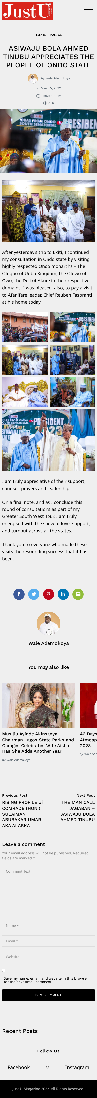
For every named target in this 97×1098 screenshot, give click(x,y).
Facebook (19, 1067)
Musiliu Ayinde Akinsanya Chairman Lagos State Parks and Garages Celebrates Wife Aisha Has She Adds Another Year (38, 742)
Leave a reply (51, 95)
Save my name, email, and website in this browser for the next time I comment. (46, 980)
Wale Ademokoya (58, 78)
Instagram (77, 1067)
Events (41, 34)
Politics (56, 34)
